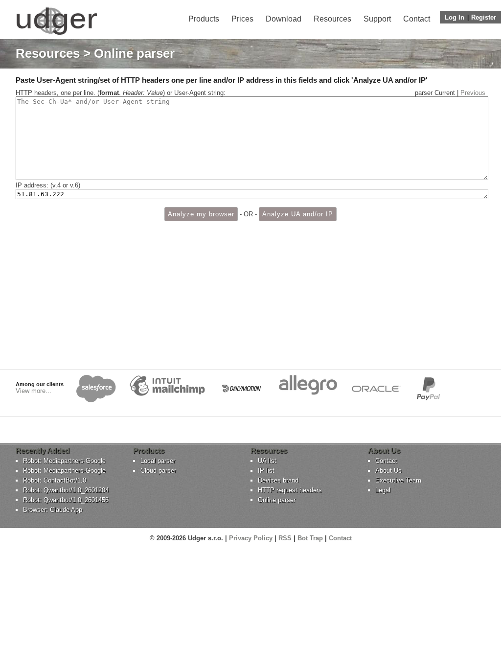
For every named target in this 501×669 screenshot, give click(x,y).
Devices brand (278, 480)
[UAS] (56, 34)
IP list (266, 470)
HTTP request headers (290, 490)
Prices (242, 19)
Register (483, 17)
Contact (416, 19)
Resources (332, 19)
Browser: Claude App (52, 509)
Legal (382, 490)
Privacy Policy (251, 538)
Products (203, 19)
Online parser (277, 500)
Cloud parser (158, 470)
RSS (285, 538)
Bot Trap (310, 538)
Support (377, 19)
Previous (472, 92)
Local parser (157, 460)
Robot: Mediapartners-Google (64, 460)
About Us (388, 470)
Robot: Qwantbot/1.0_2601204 (66, 490)
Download (283, 19)
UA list (267, 460)
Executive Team (398, 480)
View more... (33, 390)
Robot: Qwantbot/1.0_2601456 (66, 500)
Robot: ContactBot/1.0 (54, 480)
